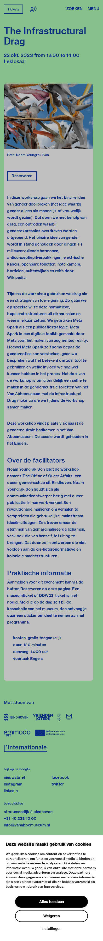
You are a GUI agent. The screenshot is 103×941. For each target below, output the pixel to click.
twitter (58, 784)
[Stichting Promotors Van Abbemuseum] (59, 717)
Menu (93, 9)
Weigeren (51, 916)
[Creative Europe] (52, 732)
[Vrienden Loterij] (43, 717)
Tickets (13, 9)
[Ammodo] (17, 732)
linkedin (11, 790)
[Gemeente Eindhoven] (16, 717)
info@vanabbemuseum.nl (27, 825)
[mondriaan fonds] (69, 717)
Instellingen (51, 928)
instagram (13, 784)
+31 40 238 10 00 (20, 818)
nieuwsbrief (14, 777)
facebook (60, 777)
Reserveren (21, 175)
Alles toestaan (51, 901)
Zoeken (74, 9)
